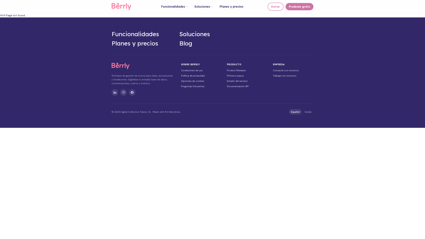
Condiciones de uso (192, 70)
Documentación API (238, 86)
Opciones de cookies (192, 81)
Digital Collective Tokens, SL (136, 111)
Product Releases (236, 70)
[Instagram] (123, 92)
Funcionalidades (173, 6)
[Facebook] (132, 92)
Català (307, 111)
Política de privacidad (193, 75)
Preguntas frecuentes (193, 86)
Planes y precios (231, 6)
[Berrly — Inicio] (124, 6)
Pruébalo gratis (299, 6)
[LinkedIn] (115, 92)
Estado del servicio (237, 81)
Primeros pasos (235, 75)
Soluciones (202, 6)
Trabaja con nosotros (284, 75)
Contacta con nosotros (286, 70)
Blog (185, 43)
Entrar (275, 6)
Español (295, 111)
